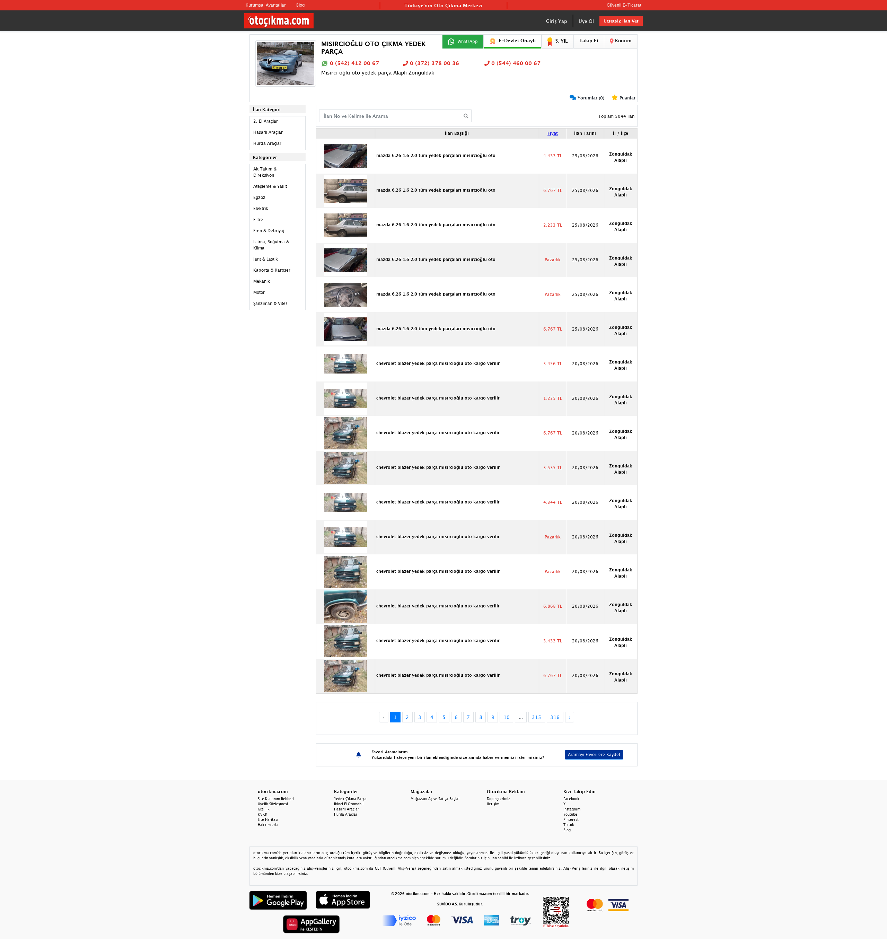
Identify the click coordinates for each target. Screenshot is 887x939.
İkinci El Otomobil (348, 804)
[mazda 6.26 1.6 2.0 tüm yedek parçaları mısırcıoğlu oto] (345, 155)
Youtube (570, 814)
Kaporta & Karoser (271, 270)
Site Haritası (268, 819)
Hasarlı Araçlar (268, 132)
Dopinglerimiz (498, 799)
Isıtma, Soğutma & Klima (271, 245)
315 (536, 717)
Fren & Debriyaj (268, 230)
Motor (259, 292)
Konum (623, 40)
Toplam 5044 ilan (616, 116)
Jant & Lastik (265, 259)
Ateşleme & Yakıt (270, 186)
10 (506, 717)
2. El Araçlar (265, 121)
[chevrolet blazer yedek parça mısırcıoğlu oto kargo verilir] (345, 363)
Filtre (258, 219)
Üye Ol (586, 21)
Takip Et (588, 40)
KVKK (262, 814)
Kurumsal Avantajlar (266, 5)
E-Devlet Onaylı (517, 40)
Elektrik (260, 208)
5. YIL (561, 41)
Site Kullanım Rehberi (276, 799)
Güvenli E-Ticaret (624, 5)
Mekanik (261, 281)
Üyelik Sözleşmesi (273, 804)
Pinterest (571, 819)
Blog (300, 5)
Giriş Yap (556, 21)
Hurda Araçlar (267, 143)
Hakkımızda (268, 825)
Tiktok (568, 825)
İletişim (493, 804)
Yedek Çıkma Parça (350, 799)
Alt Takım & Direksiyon (264, 172)
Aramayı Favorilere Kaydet (594, 754)
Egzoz (259, 197)
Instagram (571, 809)
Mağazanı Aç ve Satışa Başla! (435, 799)
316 (555, 717)
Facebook (571, 799)
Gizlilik (264, 809)
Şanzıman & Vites (270, 303)
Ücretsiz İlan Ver (621, 21)
